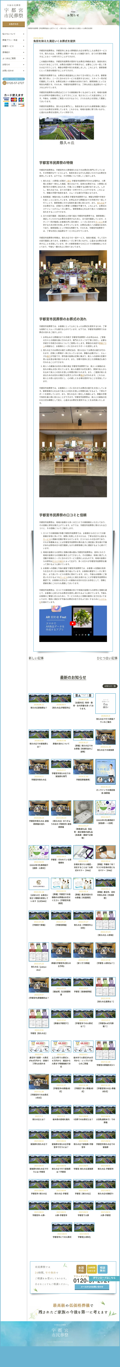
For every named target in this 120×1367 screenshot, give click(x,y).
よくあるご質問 (9, 58)
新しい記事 (36, 658)
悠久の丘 (101, 203)
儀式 (82, 375)
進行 (49, 356)
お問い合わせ (8, 71)
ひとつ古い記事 (107, 658)
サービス (99, 222)
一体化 (68, 181)
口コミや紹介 (58, 561)
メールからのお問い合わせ (92, 1287)
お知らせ (6, 64)
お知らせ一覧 (110, 686)
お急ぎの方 (13, 24)
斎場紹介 (6, 52)
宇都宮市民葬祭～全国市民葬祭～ (60, 1330)
